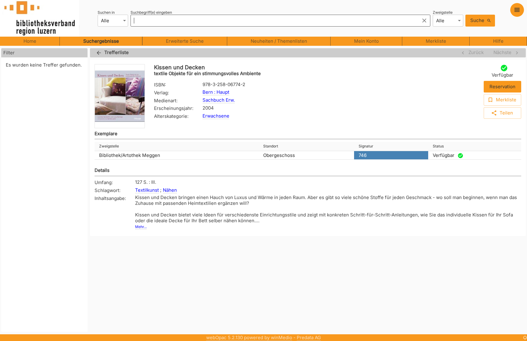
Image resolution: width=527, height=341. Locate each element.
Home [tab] (29, 41)
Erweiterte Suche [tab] (185, 41)
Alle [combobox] (105, 21)
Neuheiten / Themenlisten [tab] (279, 41)
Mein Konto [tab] (366, 41)
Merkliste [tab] (436, 41)
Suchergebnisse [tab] (101, 41)
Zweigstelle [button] (109, 146)
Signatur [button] (366, 146)
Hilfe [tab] (498, 41)
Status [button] (438, 146)
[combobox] (273, 20)
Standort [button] (270, 146)
